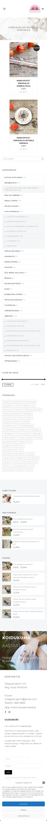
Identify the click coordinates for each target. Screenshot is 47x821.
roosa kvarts (8, 458)
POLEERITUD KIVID (15, 231)
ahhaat (6, 402)
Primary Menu (43, 8)
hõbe (27, 410)
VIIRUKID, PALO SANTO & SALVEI (16, 355)
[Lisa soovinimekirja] (26, 92)
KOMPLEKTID (9, 256)
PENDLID (7, 278)
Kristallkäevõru (9, 430)
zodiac (20, 470)
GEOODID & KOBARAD (16, 217)
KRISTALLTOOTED (10, 262)
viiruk (31, 466)
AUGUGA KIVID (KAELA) (13, 177)
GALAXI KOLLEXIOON (16, 321)
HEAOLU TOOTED (10, 201)
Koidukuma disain (11, 422)
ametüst (15, 402)
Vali (21, 92)
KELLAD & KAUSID (11, 206)
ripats (31, 454)
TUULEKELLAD (9, 305)
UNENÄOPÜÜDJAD (11, 311)
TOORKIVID (12, 241)
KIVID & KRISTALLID (11, 211)
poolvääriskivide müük (12, 450)
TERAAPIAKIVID (13, 236)
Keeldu (23, 810)
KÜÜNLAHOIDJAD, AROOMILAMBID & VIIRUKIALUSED (21, 189)
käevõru (22, 430)
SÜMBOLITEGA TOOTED (13, 294)
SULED (6, 289)
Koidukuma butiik (24, 418)
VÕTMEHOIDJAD (10, 361)
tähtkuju (6, 466)
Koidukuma (8, 418)
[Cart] (4, 8)
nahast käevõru (26, 438)
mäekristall (36, 434)
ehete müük (29, 406)
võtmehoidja (8, 470)
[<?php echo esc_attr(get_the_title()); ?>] (24, 92)
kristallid (25, 422)
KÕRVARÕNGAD (13, 336)
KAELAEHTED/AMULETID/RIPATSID (21, 331)
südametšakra (32, 458)
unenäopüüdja (20, 466)
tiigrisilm (7, 462)
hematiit (18, 410)
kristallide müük (10, 426)
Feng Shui (7, 410)
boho (18, 406)
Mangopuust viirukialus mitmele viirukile (23, 140)
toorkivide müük (30, 462)
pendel (39, 438)
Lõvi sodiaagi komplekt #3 (22, 519)
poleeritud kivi (25, 442)
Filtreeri (8, 385)
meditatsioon (9, 434)
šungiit (29, 470)
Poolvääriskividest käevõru (14, 454)
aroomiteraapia (29, 402)
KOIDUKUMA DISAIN (12, 251)
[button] (44, 783)
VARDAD (10, 246)
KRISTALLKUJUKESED (15, 221)
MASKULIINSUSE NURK (16, 341)
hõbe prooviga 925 (11, 414)
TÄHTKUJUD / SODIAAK (13, 300)
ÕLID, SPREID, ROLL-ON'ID (14, 273)
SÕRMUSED (11, 350)
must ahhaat (23, 434)
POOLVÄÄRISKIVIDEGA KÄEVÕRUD (21, 345)
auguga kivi (8, 406)
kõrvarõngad (34, 430)
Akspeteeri (23, 804)
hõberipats (26, 414)
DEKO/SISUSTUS (10, 183)
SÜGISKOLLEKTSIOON (12, 283)
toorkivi (17, 462)
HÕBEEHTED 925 (13, 326)
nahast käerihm (10, 438)
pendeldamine (9, 442)
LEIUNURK (8, 267)
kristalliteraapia (26, 426)
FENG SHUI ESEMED (12, 195)
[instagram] (9, 712)
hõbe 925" (37, 410)
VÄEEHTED (8, 316)
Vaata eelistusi (23, 816)
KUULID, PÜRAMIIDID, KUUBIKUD (21, 226)
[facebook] (5, 712)
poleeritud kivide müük (13, 446)
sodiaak (20, 458)
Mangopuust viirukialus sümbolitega (23, 83)
